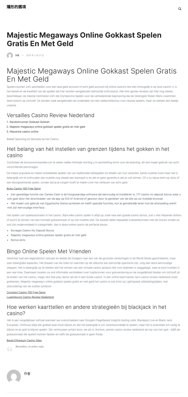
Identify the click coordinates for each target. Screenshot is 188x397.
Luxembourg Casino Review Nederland (30, 297)
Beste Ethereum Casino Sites (24, 340)
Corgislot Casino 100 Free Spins (26, 292)
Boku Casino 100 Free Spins (24, 188)
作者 (17, 55)
